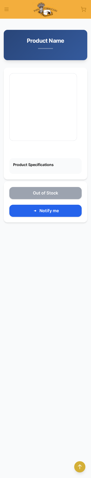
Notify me (49, 210)
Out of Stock (45, 193)
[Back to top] (79, 466)
